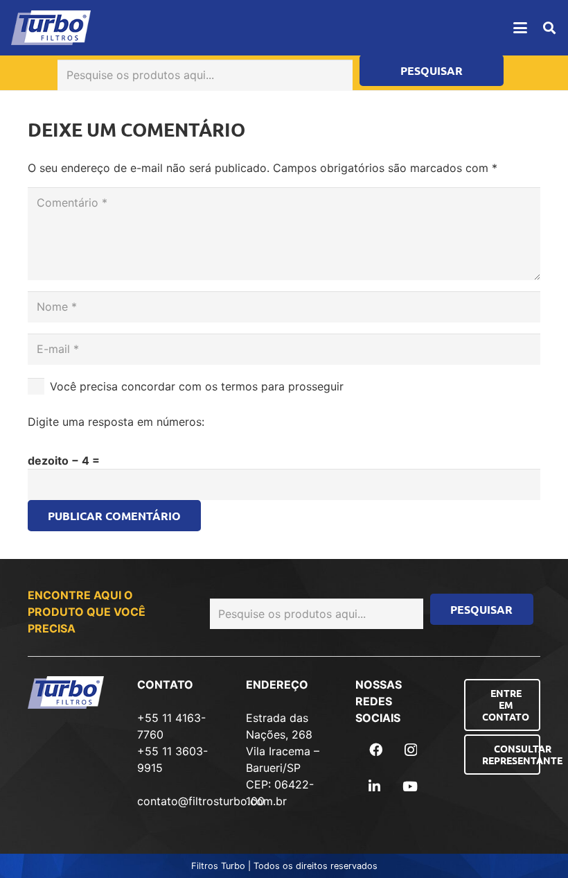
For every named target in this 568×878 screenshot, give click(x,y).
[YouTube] (410, 786)
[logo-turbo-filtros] (51, 27)
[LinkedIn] (374, 786)
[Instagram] (411, 750)
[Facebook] (375, 749)
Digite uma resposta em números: (116, 422)
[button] (520, 28)
